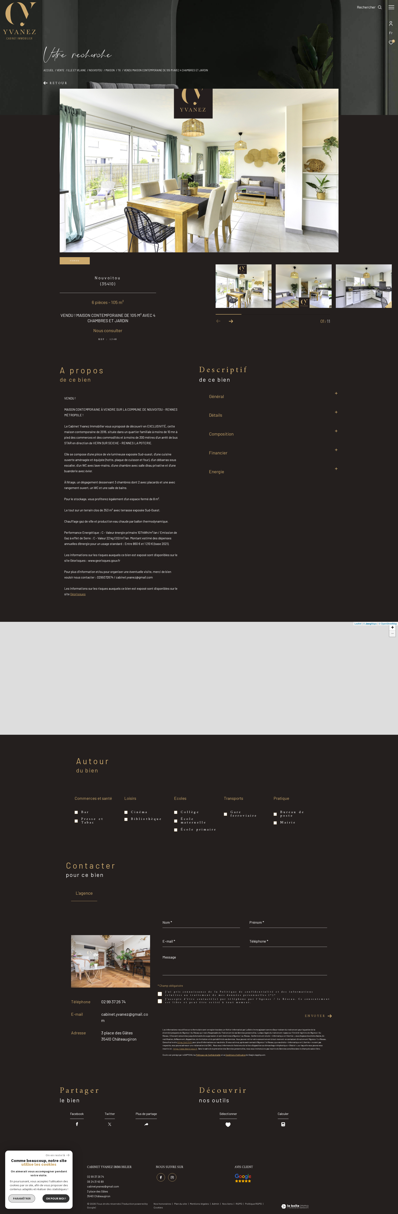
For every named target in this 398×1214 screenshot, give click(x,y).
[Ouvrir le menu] (391, 7)
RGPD (239, 1203)
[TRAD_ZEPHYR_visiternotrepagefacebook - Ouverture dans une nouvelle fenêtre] (161, 1177)
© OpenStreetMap (388, 623)
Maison (110, 70)
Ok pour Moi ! (56, 1198)
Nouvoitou (95, 70)
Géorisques (78, 594)
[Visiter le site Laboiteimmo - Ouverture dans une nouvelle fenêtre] (295, 1206)
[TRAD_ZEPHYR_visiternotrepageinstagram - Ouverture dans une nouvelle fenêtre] (172, 1177)
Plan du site (180, 1203)
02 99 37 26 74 (113, 1001)
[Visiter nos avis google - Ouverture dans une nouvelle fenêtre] (243, 1178)
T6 (119, 70)
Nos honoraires (162, 1203)
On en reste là (55, 1155)
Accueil (49, 70)
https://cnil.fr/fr (184, 1042)
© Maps (370, 623)
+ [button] (392, 627)
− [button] (392, 633)
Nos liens (227, 1203)
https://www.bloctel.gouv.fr (185, 1049)
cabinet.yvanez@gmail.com (103, 1186)
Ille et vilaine (77, 70)
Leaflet (357, 623)
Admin (216, 1203)
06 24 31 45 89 (95, 1181)
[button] (231, 321)
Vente (60, 70)
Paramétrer (22, 1198)
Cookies (158, 1207)
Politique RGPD (253, 1203)
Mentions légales (199, 1203)
